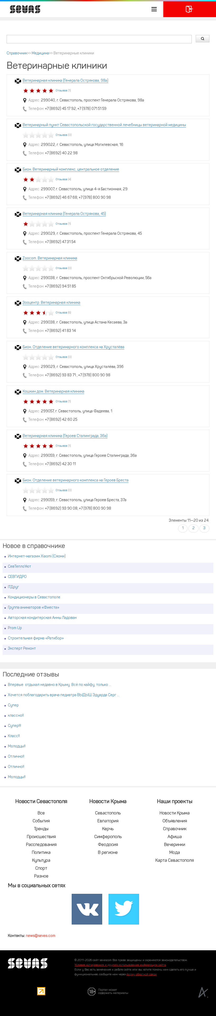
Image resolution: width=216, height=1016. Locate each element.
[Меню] (81, 9)
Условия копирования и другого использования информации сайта (120, 965)
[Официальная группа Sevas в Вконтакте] (87, 909)
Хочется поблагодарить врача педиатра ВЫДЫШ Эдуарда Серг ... (63, 695)
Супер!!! (14, 726)
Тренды (41, 829)
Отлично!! (16, 757)
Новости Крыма (175, 813)
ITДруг (13, 587)
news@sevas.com (40, 936)
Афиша (175, 837)
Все (41, 813)
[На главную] (22, 9)
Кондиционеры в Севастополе (34, 597)
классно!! (16, 716)
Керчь (108, 829)
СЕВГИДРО (17, 577)
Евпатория (108, 821)
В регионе (108, 853)
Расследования (41, 845)
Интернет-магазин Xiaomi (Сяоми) (37, 556)
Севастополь (108, 813)
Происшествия (41, 837)
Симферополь (108, 837)
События (41, 821)
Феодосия (108, 845)
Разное (41, 876)
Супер (13, 705)
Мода (174, 853)
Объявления (175, 821)
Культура (41, 861)
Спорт (41, 868)
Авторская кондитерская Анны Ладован (42, 618)
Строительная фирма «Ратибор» (36, 638)
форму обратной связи (141, 974)
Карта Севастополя (174, 861)
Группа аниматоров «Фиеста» (33, 608)
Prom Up (15, 628)
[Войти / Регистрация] (189, 9)
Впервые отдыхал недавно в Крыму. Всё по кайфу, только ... (59, 685)
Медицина (40, 53)
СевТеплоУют (19, 567)
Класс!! (14, 736)
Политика (41, 853)
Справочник (17, 53)
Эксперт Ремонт (22, 649)
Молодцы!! (17, 746)
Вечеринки (174, 845)
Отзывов (61, 90)
